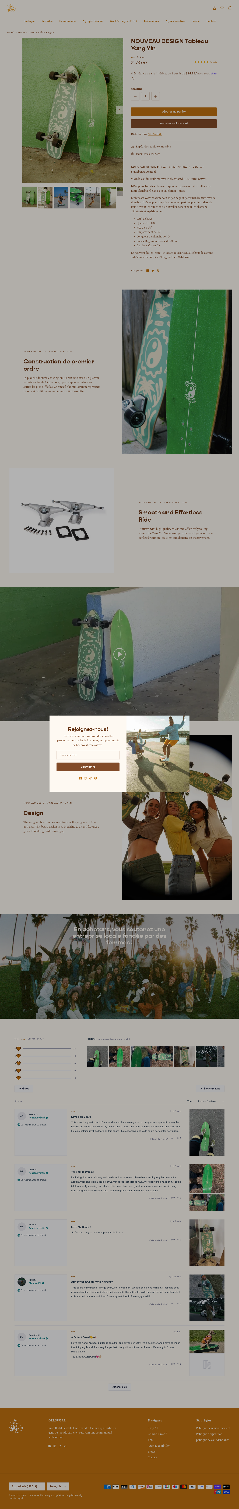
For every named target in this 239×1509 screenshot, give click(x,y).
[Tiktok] (90, 778)
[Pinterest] (95, 778)
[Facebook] (80, 778)
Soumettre (88, 766)
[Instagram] (85, 778)
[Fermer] (185, 720)
